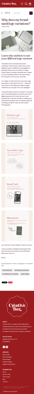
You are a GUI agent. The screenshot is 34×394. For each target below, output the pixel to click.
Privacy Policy (16, 387)
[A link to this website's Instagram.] (7, 347)
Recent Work (6, 375)
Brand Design (7, 360)
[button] (26, 4)
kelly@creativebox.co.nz (10, 339)
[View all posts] (1, 13)
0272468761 (6, 342)
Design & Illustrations (9, 364)
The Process (6, 377)
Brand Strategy (7, 357)
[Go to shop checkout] (30, 4)
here (12, 253)
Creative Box (20, 388)
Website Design (7, 362)
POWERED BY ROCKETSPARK (10, 392)
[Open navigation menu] (22, 4)
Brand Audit (6, 355)
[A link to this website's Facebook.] (4, 347)
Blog (4, 379)
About (4, 372)
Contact (5, 382)
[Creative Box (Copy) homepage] (11, 4)
